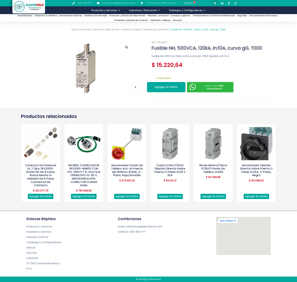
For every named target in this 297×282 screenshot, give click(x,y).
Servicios (31, 253)
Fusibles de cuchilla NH (156, 29)
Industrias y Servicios (38, 232)
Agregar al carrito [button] (40, 196)
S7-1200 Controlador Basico (43, 263)
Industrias (32, 258)
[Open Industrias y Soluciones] (159, 10)
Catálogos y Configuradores (43, 242)
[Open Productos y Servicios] (119, 10)
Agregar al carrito (166, 87)
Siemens (126, 29)
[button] (215, 3)
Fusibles (137, 29)
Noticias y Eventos (37, 237)
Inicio (74, 29)
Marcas (30, 247)
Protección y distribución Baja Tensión (99, 29)
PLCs (29, 268)
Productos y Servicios (39, 226)
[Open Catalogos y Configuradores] (204, 10)
